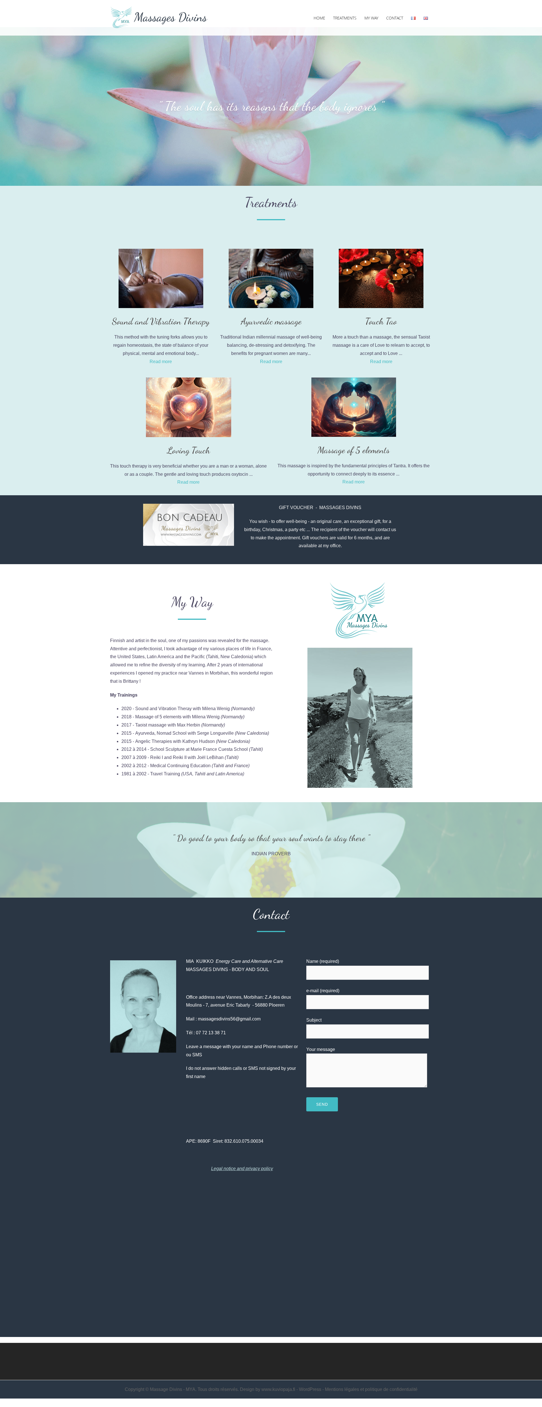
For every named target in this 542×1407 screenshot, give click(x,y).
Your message (320, 1049)
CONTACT (394, 18)
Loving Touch (188, 450)
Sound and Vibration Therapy (160, 321)
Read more (161, 361)
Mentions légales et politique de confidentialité (371, 1389)
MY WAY (371, 18)
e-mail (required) (322, 990)
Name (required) (322, 961)
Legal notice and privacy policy (242, 1168)
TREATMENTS (345, 18)
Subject (314, 1020)
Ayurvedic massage (271, 321)
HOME (319, 18)
